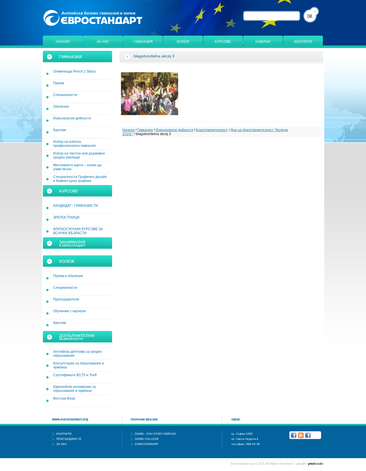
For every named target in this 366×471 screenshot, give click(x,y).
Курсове (223, 42)
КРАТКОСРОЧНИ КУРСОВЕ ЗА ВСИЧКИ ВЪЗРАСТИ (78, 231)
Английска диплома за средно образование (77, 354)
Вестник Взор (64, 398)
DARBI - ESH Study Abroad (155, 433)
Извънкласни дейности (72, 118)
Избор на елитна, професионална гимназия (74, 144)
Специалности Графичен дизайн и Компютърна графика (80, 179)
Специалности (65, 95)
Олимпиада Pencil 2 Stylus (74, 71)
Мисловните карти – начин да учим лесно (77, 167)
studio (315, 463)
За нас (103, 42)
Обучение (61, 107)
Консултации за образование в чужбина (78, 365)
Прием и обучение (68, 276)
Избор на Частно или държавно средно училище (79, 155)
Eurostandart (146, 444)
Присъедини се (68, 438)
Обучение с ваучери (69, 311)
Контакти (303, 42)
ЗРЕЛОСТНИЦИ (66, 217)
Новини (262, 42)
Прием (58, 83)
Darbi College (147, 438)
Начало (63, 42)
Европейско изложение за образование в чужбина (74, 389)
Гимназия (143, 42)
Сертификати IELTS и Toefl (75, 375)
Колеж (183, 42)
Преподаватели (66, 299)
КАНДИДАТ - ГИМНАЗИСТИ (75, 206)
